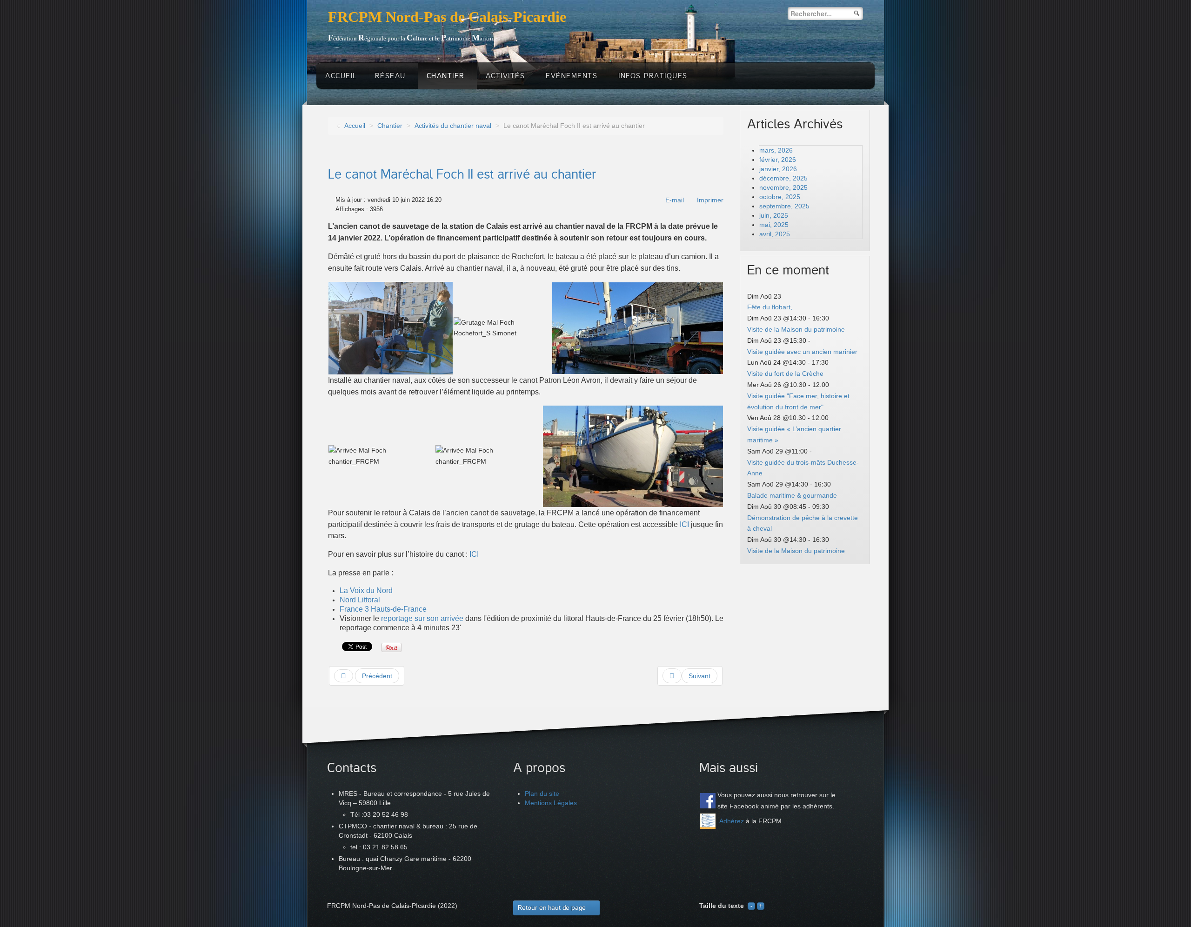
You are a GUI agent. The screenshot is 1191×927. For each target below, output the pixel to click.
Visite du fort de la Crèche (785, 373)
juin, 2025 (773, 215)
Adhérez (731, 821)
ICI (685, 524)
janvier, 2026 (778, 169)
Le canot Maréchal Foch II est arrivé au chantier (462, 174)
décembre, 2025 (783, 178)
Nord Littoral (361, 600)
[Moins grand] (751, 905)
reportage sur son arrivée (422, 618)
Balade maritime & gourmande (792, 495)
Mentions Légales (551, 803)
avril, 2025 (774, 234)
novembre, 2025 (783, 187)
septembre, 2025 (784, 206)
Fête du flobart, (769, 307)
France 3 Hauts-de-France (383, 609)
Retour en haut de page (552, 907)
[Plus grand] (760, 905)
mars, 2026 (776, 150)
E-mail (674, 200)
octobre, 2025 (779, 196)
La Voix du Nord (366, 590)
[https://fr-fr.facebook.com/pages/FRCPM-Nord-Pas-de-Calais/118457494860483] (708, 800)
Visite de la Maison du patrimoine (796, 329)
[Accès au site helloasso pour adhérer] (708, 821)
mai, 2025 (774, 224)
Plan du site (542, 793)
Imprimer (710, 200)
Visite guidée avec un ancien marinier (802, 351)
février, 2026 (777, 159)
